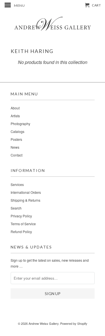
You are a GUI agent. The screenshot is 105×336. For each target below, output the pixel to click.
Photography (20, 123)
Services (17, 184)
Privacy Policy (21, 215)
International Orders (26, 192)
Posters (16, 139)
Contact (16, 155)
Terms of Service (23, 223)
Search (16, 208)
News (15, 147)
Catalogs (17, 131)
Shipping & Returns (25, 200)
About (15, 107)
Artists (15, 115)
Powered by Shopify (73, 323)
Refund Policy (21, 231)
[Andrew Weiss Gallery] (52, 23)
